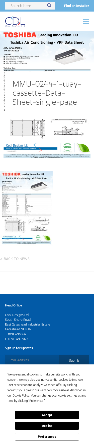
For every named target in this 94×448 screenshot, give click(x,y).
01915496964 (17, 334)
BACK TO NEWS (17, 259)
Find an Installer (76, 6)
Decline (47, 426)
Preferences (47, 436)
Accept (47, 415)
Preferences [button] (36, 401)
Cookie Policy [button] (21, 395)
